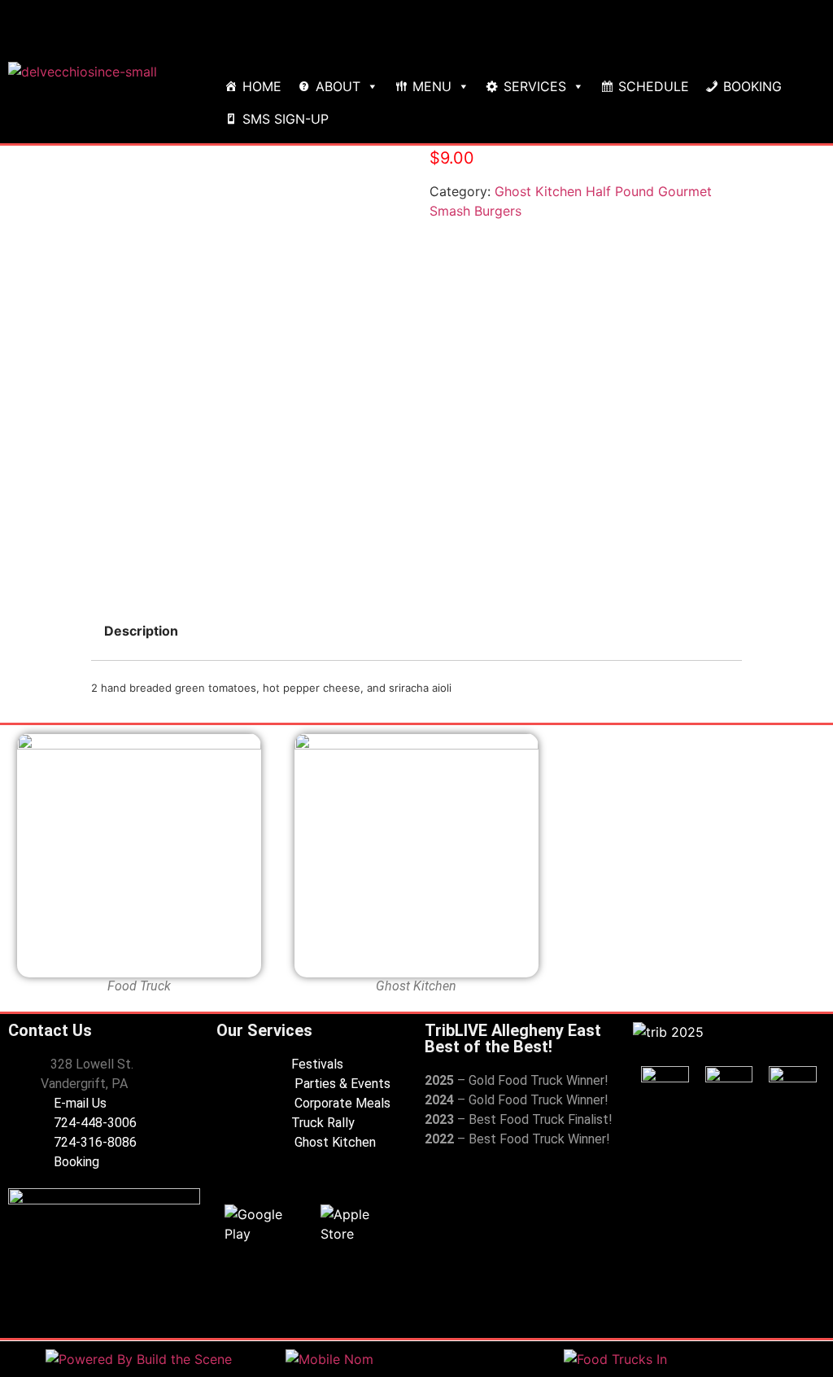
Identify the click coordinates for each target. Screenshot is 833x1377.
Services (535, 86)
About (338, 86)
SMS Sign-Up (285, 119)
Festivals (317, 1064)
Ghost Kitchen (333, 1142)
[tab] (141, 630)
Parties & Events (340, 1083)
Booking (752, 86)
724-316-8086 (93, 1142)
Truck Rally (323, 1122)
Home (261, 86)
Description (141, 631)
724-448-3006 (93, 1122)
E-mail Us (78, 1103)
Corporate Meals (340, 1103)
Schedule (653, 86)
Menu (431, 86)
